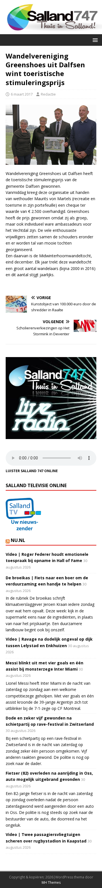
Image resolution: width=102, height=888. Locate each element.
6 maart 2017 (22, 94)
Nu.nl (18, 540)
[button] (94, 40)
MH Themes (51, 882)
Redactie (48, 94)
